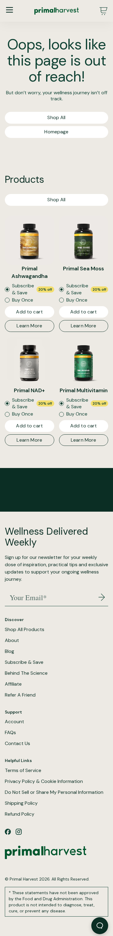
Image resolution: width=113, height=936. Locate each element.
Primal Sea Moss (83, 268)
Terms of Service (23, 770)
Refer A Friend (20, 695)
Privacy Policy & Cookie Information (44, 781)
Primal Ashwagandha (29, 272)
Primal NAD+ (29, 390)
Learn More (29, 326)
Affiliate (13, 684)
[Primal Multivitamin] (83, 362)
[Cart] (103, 11)
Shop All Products (24, 630)
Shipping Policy (21, 803)
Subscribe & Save (24, 662)
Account (14, 722)
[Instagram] (19, 832)
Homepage (56, 132)
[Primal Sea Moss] (83, 240)
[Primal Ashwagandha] (29, 240)
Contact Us (17, 743)
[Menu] (9, 10)
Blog (9, 651)
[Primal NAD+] (29, 362)
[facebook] (8, 832)
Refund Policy (19, 814)
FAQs (10, 733)
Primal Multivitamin (84, 390)
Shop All (56, 117)
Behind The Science (26, 673)
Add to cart (29, 312)
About (12, 640)
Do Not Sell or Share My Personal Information (54, 792)
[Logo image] (56, 11)
